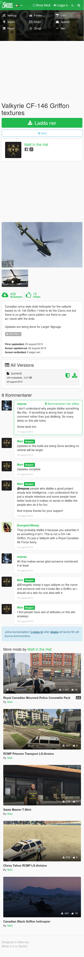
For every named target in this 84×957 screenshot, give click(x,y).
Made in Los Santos (14, 946)
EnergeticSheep (28, 525)
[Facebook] (26, 149)
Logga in (37, 632)
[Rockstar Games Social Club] (31, 149)
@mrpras (23, 488)
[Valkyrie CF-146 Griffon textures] (42, 244)
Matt (20, 441)
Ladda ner (44, 122)
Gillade (36, 297)
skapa (54, 632)
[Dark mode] (72, 5)
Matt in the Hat (36, 144)
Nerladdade (16, 297)
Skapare (29, 441)
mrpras (22, 404)
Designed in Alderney (15, 942)
